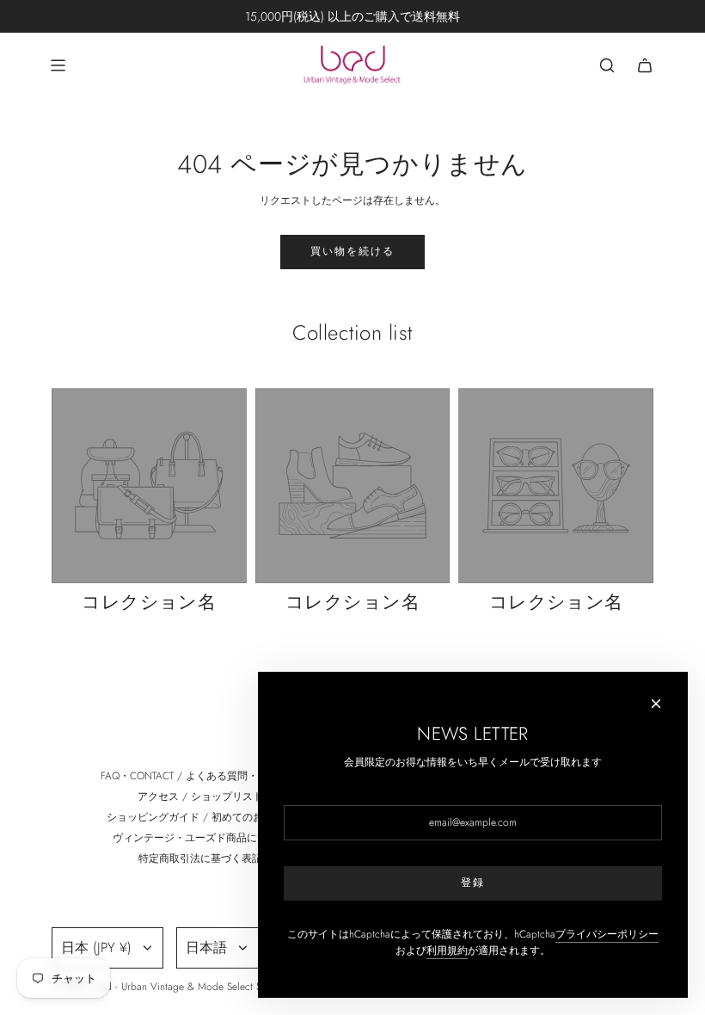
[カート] (645, 65)
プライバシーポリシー (607, 934)
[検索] (607, 65)
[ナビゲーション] (58, 65)
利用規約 (447, 950)
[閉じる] (656, 704)
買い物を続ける (352, 251)
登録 (473, 882)
